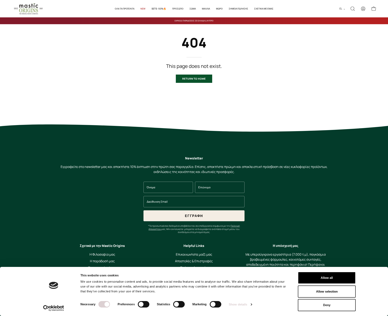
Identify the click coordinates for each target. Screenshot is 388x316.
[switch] (143, 304)
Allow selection (327, 291)
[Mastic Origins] (28, 8)
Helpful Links (193, 246)
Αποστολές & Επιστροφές (194, 261)
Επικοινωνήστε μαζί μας (194, 254)
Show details (238, 304)
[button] (206, 8)
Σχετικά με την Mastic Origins (102, 246)
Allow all (327, 277)
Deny (326, 305)
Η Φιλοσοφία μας (102, 254)
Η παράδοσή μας (102, 261)
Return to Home (194, 78)
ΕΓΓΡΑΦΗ (194, 216)
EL (342, 8)
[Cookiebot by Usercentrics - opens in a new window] (53, 308)
